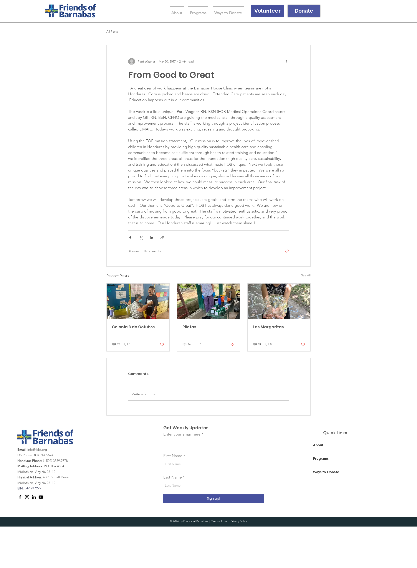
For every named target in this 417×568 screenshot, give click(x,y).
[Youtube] (41, 497)
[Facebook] (20, 497)
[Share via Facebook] (130, 238)
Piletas (189, 327)
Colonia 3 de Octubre (133, 327)
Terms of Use (219, 521)
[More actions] (286, 61)
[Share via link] (162, 238)
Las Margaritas (268, 327)
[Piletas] (208, 301)
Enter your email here (181, 434)
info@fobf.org (37, 449)
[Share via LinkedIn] (151, 238)
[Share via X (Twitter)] (141, 238)
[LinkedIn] (34, 497)
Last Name (172, 477)
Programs (321, 458)
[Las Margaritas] (279, 301)
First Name (172, 456)
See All (306, 275)
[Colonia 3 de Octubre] (138, 301)
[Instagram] (27, 497)
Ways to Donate (326, 472)
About (318, 445)
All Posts (112, 31)
